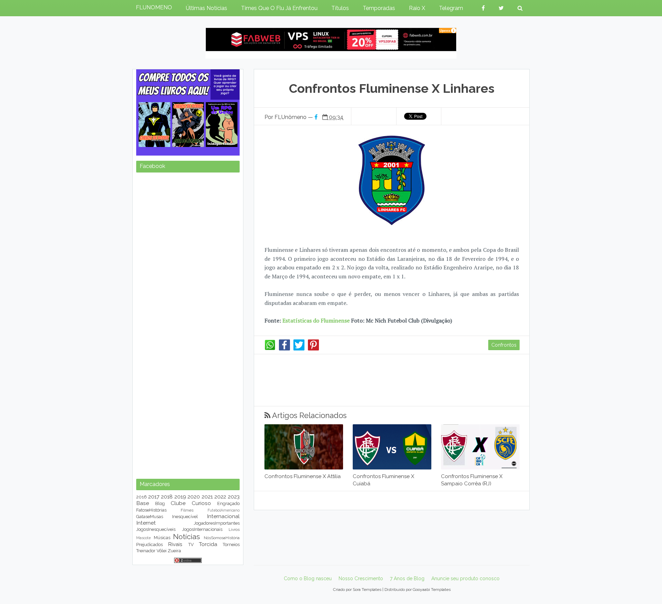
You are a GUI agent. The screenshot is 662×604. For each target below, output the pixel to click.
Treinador (146, 550)
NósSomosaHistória (222, 537)
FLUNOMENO (154, 7)
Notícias (186, 536)
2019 (180, 496)
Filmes (187, 510)
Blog (160, 503)
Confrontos (503, 345)
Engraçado (228, 503)
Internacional (223, 516)
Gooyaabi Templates (432, 589)
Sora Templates (367, 589)
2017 (153, 496)
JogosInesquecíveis (155, 529)
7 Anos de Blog (407, 578)
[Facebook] (284, 348)
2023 (234, 496)
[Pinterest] (313, 348)
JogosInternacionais (202, 529)
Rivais (175, 544)
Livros (234, 529)
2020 (194, 496)
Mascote (143, 538)
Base (142, 503)
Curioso (201, 503)
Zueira (174, 550)
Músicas (162, 537)
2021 (207, 496)
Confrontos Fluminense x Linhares (391, 88)
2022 (220, 496)
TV (191, 544)
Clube (178, 503)
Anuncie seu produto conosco (465, 578)
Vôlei (162, 550)
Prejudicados (149, 544)
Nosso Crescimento (361, 578)
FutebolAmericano (224, 510)
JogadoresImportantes (217, 523)
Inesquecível (185, 516)
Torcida (208, 544)
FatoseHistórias (151, 510)
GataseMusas (149, 516)
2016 (141, 496)
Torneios (231, 544)
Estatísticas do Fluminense (316, 320)
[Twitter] (298, 348)
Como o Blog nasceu (308, 578)
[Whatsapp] (269, 348)
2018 (167, 496)
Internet (146, 522)
